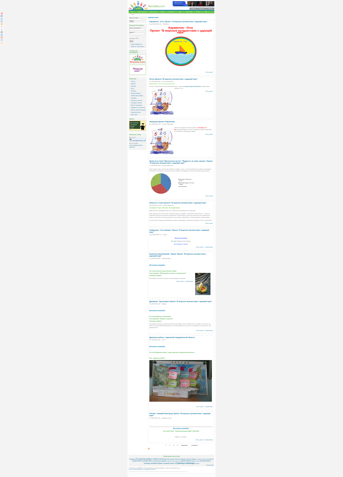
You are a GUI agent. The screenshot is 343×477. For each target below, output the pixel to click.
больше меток (210, 465)
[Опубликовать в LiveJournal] (2, 27)
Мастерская (153, 11)
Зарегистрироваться (136, 44)
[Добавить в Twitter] (2, 19)
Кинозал (198, 11)
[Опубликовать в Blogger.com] (2, 43)
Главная (132, 14)
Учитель (210, 8)
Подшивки (133, 98)
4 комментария (209, 247)
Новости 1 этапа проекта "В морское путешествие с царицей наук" (178, 203)
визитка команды (180, 459)
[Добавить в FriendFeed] (2, 40)
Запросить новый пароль (138, 46)
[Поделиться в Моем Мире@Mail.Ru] (2, 32)
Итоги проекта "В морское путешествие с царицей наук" (173, 79)
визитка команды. (191, 459)
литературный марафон (159, 461)
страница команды (185, 463)
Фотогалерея (189, 11)
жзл (212, 459)
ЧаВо (205, 11)
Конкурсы (133, 91)
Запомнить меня (133, 38)
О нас (132, 11)
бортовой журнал (169, 459)
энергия (197, 463)
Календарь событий (136, 102)
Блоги (132, 88)
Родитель (201, 8)
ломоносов (170, 461)
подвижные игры (195, 461)
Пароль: (132, 32)
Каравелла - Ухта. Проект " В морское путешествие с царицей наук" (178, 21)
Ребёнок (193, 8)
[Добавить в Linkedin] (2, 35)
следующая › (184, 445)
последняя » (194, 445)
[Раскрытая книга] (137, 74)
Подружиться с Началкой (138, 107)
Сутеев (161, 459)
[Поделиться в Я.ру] (2, 29)
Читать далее (209, 72)
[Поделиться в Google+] (2, 13)
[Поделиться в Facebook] (2, 16)
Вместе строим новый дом (138, 110)
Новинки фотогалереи (137, 95)
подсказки (132, 147)
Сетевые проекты (142, 11)
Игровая (162, 11)
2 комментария (209, 406)
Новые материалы (136, 93)
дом (209, 459)
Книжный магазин (136, 112)
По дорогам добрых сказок (147, 459)
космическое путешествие (142, 461)
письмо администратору (135, 145)
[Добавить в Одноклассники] (2, 24)
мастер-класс (177, 461)
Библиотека (171, 11)
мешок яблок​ (186, 461)
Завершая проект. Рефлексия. (162, 122)
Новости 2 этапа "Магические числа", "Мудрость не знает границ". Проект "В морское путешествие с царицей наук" (181, 162)
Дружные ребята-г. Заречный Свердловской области (172, 337)
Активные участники (136, 100)
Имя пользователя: (135, 28)
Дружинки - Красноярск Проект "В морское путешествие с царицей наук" (180, 301)
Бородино (132, 459)
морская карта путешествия (193, 86)
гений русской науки (202, 459)
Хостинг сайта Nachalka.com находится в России (142, 469)
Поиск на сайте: (133, 17)
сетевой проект (156, 463)
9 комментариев (208, 439)
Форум (180, 11)
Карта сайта (134, 114)
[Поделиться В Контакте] (2, 21)
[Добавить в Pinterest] (2, 37)
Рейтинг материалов (136, 105)
